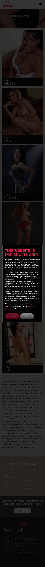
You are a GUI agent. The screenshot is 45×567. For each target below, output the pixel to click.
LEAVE (27, 316)
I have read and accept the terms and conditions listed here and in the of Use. (19, 306)
